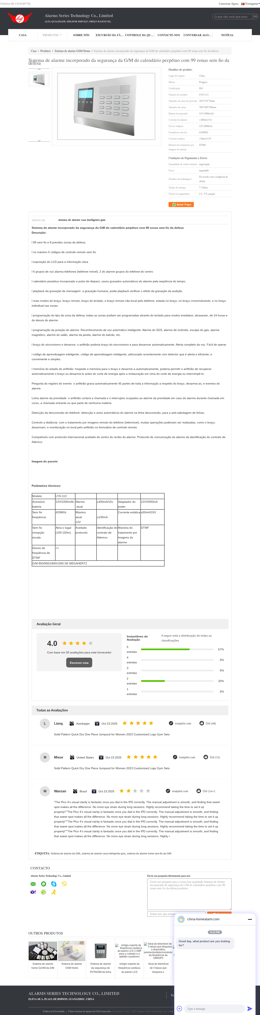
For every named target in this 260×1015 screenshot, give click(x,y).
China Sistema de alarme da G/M (84, 1011)
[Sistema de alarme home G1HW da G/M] (43, 951)
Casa (23, 35)
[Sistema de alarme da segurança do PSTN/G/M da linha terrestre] (100, 951)
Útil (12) (215, 757)
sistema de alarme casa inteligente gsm (103, 853)
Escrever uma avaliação (79, 664)
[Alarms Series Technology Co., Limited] (22, 18)
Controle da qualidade (139, 35)
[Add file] (179, 1008)
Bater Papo (183, 204)
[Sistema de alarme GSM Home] (71, 951)
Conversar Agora (228, 3)
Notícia (227, 35)
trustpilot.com (183, 723)
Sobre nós (81, 35)
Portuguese (251, 3)
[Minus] (249, 919)
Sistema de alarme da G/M (65, 853)
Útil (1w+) (209, 791)
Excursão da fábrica (110, 35)
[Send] (250, 1008)
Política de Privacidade (54, 1011)
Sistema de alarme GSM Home (72, 51)
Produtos (50, 35)
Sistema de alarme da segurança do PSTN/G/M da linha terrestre (100, 969)
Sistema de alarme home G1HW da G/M (42, 965)
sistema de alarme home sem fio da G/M (149, 853)
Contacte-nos (169, 35)
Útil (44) (211, 723)
